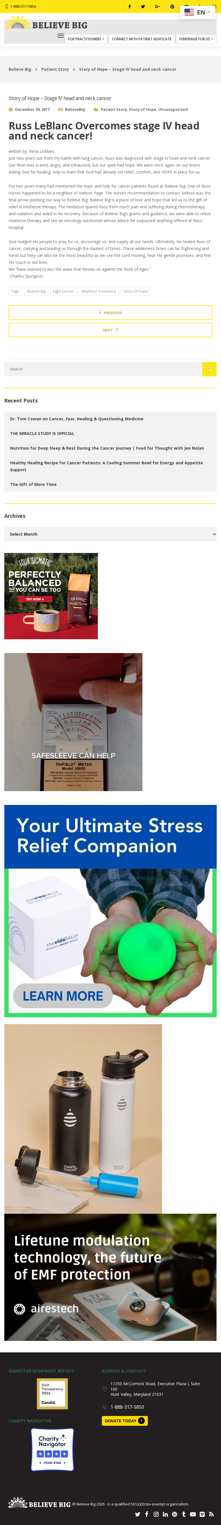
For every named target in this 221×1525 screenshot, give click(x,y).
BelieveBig (75, 109)
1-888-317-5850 (23, 6)
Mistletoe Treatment (98, 291)
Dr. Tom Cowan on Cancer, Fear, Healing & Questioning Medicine (77, 418)
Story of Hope (142, 109)
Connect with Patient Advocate (142, 39)
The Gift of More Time (33, 484)
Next (108, 330)
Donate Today (120, 1421)
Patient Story (114, 109)
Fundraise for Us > (196, 39)
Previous (113, 312)
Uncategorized (173, 109)
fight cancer (63, 291)
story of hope (135, 291)
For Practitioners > (86, 39)
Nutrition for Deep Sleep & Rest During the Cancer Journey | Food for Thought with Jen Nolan (107, 448)
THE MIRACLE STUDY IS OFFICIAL (42, 433)
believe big (36, 291)
